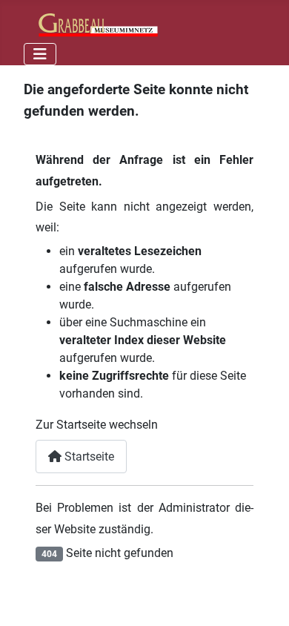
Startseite (88, 456)
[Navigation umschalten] (40, 54)
